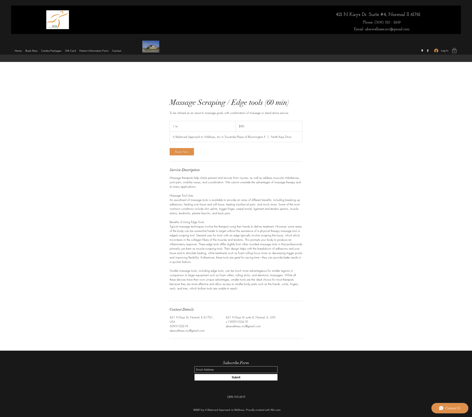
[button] (454, 50)
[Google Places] (422, 51)
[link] (182, 151)
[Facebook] (428, 51)
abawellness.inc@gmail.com (387, 29)
